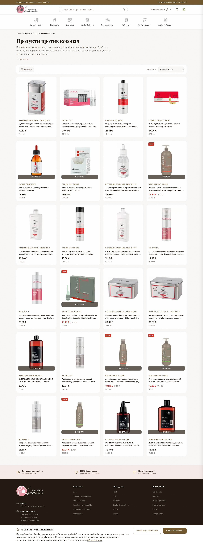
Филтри (28, 69)
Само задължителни (147, 530)
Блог (75, 492)
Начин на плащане (81, 509)
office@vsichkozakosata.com (32, 506)
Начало (19, 33)
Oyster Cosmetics (121, 505)
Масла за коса (158, 505)
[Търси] (123, 9)
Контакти (78, 513)
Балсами (156, 496)
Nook (115, 492)
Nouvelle (116, 500)
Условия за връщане (82, 496)
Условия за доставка (82, 505)
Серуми (155, 509)
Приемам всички (174, 530)
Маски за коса (158, 500)
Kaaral (115, 513)
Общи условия (79, 500)
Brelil (115, 496)
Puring (115, 509)
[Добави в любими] (52, 81)
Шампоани (157, 492)
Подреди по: (151, 69)
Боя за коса (157, 513)
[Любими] (177, 9)
